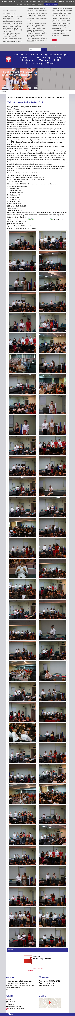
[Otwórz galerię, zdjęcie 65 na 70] (22, 896)
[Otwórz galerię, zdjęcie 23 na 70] (22, 466)
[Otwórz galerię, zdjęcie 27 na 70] (22, 507)
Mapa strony (24, 45)
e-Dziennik (11, 1002)
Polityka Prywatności (15, 1006)
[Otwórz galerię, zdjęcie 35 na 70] (22, 589)
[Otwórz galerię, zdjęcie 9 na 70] (22, 322)
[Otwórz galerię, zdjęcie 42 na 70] (52, 650)
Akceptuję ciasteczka (51, 4)
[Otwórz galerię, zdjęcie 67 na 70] (22, 917)
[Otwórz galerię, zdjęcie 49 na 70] (22, 732)
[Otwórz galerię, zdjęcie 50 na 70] (52, 732)
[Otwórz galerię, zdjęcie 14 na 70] (52, 363)
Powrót (10, 950)
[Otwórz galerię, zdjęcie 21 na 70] (22, 445)
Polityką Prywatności (43, 1)
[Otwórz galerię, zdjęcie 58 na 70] (52, 814)
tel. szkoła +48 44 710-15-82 (50, 981)
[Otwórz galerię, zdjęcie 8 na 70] (52, 302)
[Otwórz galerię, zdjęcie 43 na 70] (22, 671)
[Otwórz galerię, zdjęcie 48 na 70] (52, 712)
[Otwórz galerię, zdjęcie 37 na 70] (22, 609)
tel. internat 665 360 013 (49, 983)
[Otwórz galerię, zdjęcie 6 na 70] (52, 281)
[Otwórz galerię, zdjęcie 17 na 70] (22, 404)
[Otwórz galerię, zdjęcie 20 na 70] (52, 425)
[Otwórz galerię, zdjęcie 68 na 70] (52, 917)
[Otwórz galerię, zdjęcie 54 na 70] (52, 773)
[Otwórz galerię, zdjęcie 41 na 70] (22, 650)
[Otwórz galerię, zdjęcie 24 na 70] (52, 466)
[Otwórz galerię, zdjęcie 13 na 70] (22, 363)
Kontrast (48, 45)
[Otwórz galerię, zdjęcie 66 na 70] (52, 896)
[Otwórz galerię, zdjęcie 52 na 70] (52, 753)
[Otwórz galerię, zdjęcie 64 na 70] (52, 876)
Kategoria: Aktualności (38, 97)
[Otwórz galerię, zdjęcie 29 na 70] (22, 527)
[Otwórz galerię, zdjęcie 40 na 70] (52, 630)
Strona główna (16, 45)
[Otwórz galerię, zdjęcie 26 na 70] (52, 486)
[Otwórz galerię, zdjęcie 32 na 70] (52, 548)
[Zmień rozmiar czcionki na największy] (42, 46)
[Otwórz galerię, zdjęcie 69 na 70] (22, 937)
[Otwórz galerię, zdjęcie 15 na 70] (22, 384)
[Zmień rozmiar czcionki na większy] (38, 46)
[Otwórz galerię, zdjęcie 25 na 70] (22, 486)
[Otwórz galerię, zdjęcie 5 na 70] (22, 281)
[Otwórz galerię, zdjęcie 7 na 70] (22, 302)
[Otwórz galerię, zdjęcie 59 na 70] (22, 835)
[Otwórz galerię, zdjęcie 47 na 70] (22, 712)
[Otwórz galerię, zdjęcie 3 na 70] (22, 261)
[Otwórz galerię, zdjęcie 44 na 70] (52, 671)
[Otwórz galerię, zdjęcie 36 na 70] (52, 589)
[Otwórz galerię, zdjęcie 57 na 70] (22, 814)
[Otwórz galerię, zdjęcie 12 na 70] (52, 343)
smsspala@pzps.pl (47, 985)
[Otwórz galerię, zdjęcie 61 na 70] (22, 855)
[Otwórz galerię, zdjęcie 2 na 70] (52, 240)
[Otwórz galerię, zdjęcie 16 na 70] (52, 384)
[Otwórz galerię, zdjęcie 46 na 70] (52, 691)
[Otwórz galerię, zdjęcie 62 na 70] (52, 855)
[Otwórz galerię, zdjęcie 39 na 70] (22, 630)
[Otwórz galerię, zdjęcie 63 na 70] (22, 876)
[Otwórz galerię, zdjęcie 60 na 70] (52, 835)
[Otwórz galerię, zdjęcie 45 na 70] (22, 691)
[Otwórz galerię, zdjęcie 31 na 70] (22, 548)
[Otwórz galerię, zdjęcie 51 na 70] (22, 753)
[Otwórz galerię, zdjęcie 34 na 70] (52, 568)
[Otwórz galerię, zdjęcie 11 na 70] (22, 343)
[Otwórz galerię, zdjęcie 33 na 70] (22, 568)
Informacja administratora (57, 45)
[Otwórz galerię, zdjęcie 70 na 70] (52, 937)
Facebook (11, 1004)
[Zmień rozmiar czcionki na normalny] (34, 46)
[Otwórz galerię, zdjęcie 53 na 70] (22, 773)
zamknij (54, 39)
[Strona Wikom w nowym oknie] (10, 1014)
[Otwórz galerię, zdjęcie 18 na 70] (52, 404)
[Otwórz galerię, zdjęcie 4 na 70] (52, 261)
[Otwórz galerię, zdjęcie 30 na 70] (52, 527)
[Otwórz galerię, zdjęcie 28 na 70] (52, 507)
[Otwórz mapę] (50, 1003)
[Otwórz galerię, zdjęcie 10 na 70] (52, 322)
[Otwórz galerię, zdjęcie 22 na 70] (52, 445)
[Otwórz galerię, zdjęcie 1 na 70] (22, 240)
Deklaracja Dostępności (16, 1008)
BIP (9, 999)
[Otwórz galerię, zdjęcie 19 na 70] (22, 425)
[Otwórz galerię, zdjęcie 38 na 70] (52, 609)
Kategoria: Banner (24, 97)
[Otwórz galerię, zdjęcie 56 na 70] (52, 794)
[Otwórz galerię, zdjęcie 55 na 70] (22, 794)
